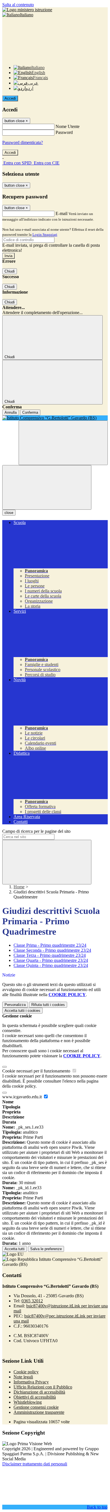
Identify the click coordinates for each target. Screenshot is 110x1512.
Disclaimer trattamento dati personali (34, 1463)
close (9, 513)
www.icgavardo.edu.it (22, 1096)
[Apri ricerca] (63, 442)
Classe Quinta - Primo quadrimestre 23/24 (51, 965)
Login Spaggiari (44, 234)
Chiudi (10, 271)
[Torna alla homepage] (55, 417)
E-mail (61, 213)
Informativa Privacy (31, 1382)
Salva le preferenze (46, 1249)
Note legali (23, 1376)
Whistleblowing (28, 1402)
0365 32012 (32, 1300)
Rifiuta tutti (48, 1005)
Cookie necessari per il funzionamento (36, 1071)
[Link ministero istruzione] (27, 9)
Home (19, 886)
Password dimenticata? (22, 142)
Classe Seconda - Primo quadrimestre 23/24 (52, 950)
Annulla (11, 412)
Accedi (10, 98)
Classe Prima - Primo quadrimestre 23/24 (50, 945)
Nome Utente (68, 126)
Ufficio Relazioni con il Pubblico (43, 1387)
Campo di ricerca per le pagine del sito (36, 831)
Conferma (30, 412)
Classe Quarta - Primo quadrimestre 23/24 (51, 960)
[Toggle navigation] (46, 487)
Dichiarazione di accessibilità (39, 1392)
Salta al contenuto (18, 4)
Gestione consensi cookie (36, 1407)
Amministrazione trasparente (39, 1412)
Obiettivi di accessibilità (35, 1397)
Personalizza (15, 1005)
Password (64, 132)
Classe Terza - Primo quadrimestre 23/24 (50, 955)
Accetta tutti (22, 1010)
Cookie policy (26, 1371)
